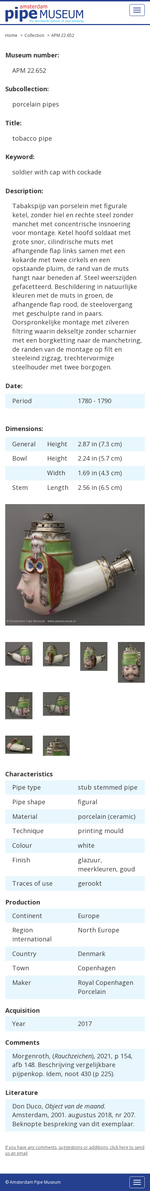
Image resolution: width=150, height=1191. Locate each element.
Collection (34, 35)
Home (11, 35)
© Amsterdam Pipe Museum (33, 1182)
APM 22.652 (62, 35)
